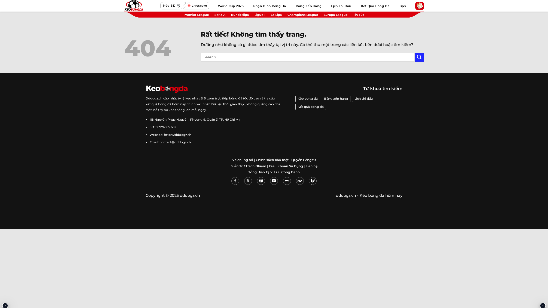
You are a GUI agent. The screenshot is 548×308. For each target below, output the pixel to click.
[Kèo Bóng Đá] (140, 6)
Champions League (302, 14)
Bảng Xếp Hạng (309, 6)
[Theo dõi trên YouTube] (274, 181)
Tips (402, 6)
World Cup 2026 (231, 6)
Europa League (336, 14)
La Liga (276, 14)
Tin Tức (358, 14)
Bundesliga (240, 14)
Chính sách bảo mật (272, 160)
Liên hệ (311, 166)
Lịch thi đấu (363, 99)
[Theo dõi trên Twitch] (313, 181)
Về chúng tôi (242, 160)
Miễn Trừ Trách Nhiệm (248, 166)
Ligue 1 (260, 14)
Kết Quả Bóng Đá (375, 6)
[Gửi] (419, 57)
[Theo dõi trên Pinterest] (261, 181)
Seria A (219, 14)
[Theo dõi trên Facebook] (235, 181)
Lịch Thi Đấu (341, 6)
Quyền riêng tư (303, 160)
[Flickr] (287, 181)
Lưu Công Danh (287, 172)
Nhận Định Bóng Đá (269, 6)
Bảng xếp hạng (336, 99)
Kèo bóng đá (308, 99)
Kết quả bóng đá (311, 107)
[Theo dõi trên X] (248, 181)
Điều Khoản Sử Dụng (286, 166)
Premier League (196, 14)
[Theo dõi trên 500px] (300, 181)
